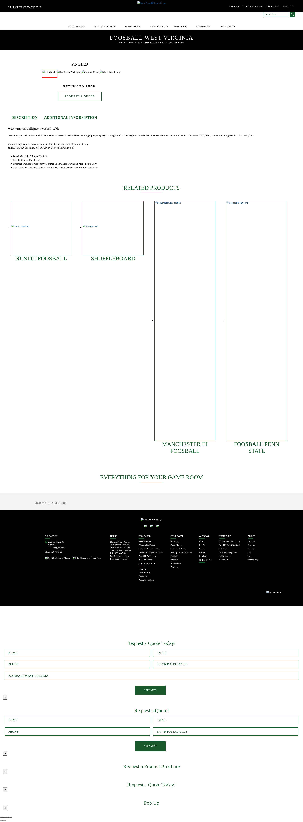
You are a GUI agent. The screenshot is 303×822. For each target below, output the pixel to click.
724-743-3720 (34, 7)
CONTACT (288, 6)
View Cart (9, 623)
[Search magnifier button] (292, 14)
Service (234, 6)
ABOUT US (272, 6)
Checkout (55, 623)
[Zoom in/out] (10, 817)
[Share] (4, 817)
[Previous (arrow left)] (1, 820)
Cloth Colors (252, 6)
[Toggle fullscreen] (7, 817)
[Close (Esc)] (1, 817)
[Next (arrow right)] (4, 820)
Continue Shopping (32, 623)
